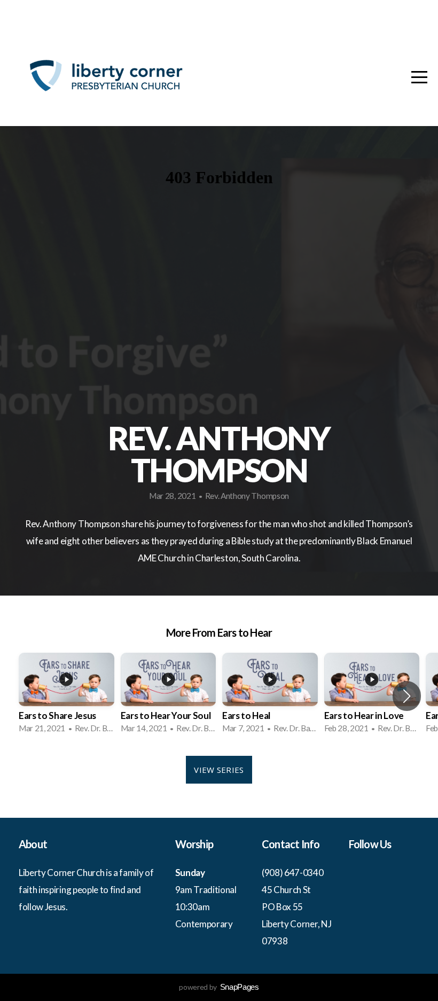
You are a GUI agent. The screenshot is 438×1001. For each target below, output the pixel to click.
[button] (407, 696)
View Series (219, 769)
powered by (219, 986)
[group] (66, 696)
